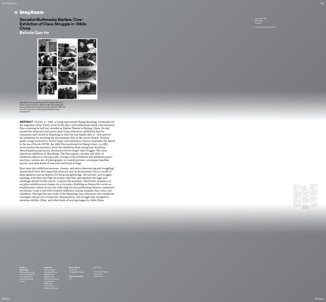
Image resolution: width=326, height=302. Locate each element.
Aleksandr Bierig (50, 272)
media (266, 27)
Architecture (9, 3)
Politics (319, 298)
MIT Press (259, 21)
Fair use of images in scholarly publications (101, 274)
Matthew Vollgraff (51, 288)
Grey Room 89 (260, 18)
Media (5, 298)
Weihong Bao (49, 270)
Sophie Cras (49, 277)
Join (70, 278)
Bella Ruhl (48, 283)
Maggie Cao (49, 274)
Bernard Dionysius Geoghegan (51, 280)
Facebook (73, 270)
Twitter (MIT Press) (76, 272)
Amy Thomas (49, 286)
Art (322, 3)
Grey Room (32, 12)
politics (273, 27)
